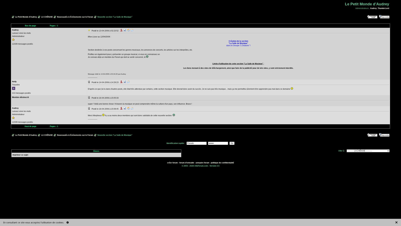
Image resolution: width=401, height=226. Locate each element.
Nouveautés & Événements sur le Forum (75, 17)
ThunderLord (383, 8)
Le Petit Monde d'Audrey (26, 17)
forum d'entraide (186, 163)
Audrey (373, 8)
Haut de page (30, 126)
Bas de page (30, 26)
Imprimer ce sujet (20, 155)
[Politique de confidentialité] (67, 222)
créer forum (172, 163)
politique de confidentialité (222, 163)
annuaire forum (202, 163)
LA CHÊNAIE (47, 17)
